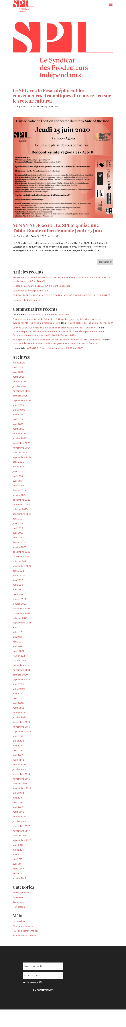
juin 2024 (18, 471)
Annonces (18, 902)
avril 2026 (18, 372)
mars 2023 (18, 537)
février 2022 (19, 599)
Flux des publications (24, 926)
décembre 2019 (21, 722)
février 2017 (19, 873)
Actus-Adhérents (22, 892)
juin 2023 (18, 523)
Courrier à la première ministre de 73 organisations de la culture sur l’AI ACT (55, 343)
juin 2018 (18, 797)
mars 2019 (18, 760)
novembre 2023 (21, 504)
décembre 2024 (21, 443)
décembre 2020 (21, 665)
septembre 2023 (22, 514)
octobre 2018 (20, 783)
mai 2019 (17, 750)
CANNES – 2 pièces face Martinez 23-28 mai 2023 (55, 348)
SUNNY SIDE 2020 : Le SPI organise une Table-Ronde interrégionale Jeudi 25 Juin (57, 227)
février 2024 (19, 490)
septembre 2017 (22, 840)
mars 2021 (18, 651)
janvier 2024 (19, 495)
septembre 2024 (22, 457)
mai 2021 (17, 641)
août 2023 (18, 518)
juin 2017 (18, 854)
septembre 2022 (22, 566)
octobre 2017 (20, 835)
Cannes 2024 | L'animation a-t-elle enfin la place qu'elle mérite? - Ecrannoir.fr (55, 327)
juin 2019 (18, 745)
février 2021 (19, 655)
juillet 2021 (19, 632)
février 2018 (19, 816)
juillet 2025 (19, 410)
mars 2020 (19, 708)
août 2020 (18, 684)
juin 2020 (18, 693)
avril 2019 (18, 755)
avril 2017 (18, 864)
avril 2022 (18, 589)
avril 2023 (18, 532)
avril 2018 (18, 807)
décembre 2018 (21, 774)
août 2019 (18, 736)
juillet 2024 (19, 466)
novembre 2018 (21, 778)
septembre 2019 (22, 731)
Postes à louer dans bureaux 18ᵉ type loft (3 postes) (41, 286)
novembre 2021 (21, 613)
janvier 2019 (19, 769)
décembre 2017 (21, 826)
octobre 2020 (20, 674)
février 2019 (19, 764)
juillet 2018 (19, 793)
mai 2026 (18, 367)
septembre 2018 (22, 788)
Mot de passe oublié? (32, 982)
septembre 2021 (22, 622)
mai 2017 (17, 859)
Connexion (19, 921)
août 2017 (18, 845)
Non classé (19, 907)
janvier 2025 (19, 438)
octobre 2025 (20, 395)
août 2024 (18, 462)
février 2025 (19, 433)
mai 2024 (18, 476)
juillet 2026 (19, 362)
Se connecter (43, 989)
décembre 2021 (21, 608)
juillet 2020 (19, 689)
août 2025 (18, 405)
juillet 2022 (19, 575)
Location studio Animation (27, 300)
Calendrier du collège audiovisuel (31, 290)
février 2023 (19, 542)
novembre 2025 (21, 391)
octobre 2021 (20, 618)
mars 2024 (18, 485)
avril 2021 (18, 646)
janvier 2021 (19, 660)
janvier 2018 (19, 821)
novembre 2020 (22, 670)
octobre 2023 (20, 509)
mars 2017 (18, 868)
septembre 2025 (22, 400)
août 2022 (18, 570)
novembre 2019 (21, 726)
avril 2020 (18, 703)
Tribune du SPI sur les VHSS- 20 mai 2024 (89, 323)
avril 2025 (18, 424)
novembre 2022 (21, 556)
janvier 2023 (19, 547)
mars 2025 (18, 429)
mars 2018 (18, 811)
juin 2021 (18, 637)
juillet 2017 (19, 849)
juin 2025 (18, 414)
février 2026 (19, 381)
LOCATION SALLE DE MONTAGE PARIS (48, 314)
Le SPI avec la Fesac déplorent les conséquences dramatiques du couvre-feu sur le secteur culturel (62, 95)
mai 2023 (18, 528)
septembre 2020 (22, 679)
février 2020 (19, 712)
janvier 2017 (19, 878)
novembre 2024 (21, 447)
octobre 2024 (20, 452)
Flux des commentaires (26, 930)
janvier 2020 (20, 717)
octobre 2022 (20, 561)
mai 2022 (18, 585)
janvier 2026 (19, 386)
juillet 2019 (19, 741)
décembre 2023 (21, 499)
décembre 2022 (21, 552)
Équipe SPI (23, 106)
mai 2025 (18, 419)
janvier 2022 (19, 603)
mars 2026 (18, 376)
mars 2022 (18, 594)
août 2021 (18, 627)
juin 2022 (18, 580)
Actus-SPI (53, 106)
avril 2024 (18, 481)
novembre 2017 (21, 831)
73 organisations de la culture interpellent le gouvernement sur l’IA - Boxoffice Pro (59, 339)
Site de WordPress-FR (25, 935)
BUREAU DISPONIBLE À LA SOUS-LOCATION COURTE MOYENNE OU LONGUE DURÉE (61, 295)
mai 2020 (18, 698)
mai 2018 (17, 802)
